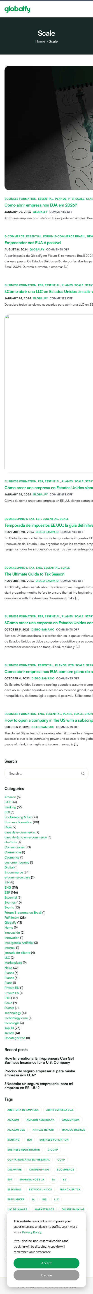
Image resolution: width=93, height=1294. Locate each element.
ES (64, 1179)
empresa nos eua (31, 1179)
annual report (43, 1129)
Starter (9, 1008)
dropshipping (39, 1169)
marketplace (44, 1209)
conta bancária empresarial (28, 1159)
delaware (14, 1169)
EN (53, 1179)
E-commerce (14, 236)
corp (61, 1159)
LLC (7, 958)
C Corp (53, 1149)
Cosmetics (12, 857)
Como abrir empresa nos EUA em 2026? (41, 205)
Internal (10, 948)
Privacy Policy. (32, 1232)
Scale (79, 198)
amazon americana (41, 1119)
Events (9, 907)
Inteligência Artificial (19, 943)
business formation (54, 1139)
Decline (46, 1275)
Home (9, 928)
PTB (71, 198)
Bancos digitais (73, 1129)
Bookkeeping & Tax (19, 519)
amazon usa (16, 1129)
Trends (9, 1033)
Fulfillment (12, 918)
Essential (45, 198)
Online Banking (73, 1209)
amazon (13, 1119)
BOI (7, 812)
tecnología (12, 1023)
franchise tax (70, 1189)
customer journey (17, 862)
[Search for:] (46, 773)
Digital (9, 867)
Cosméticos (13, 852)
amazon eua (70, 1119)
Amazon (10, 797)
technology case (16, 1018)
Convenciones (15, 847)
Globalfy (40, 212)
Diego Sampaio (47, 532)
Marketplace (13, 963)
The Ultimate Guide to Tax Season (34, 574)
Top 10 (9, 1028)
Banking (10, 807)
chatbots (11, 842)
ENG (39, 567)
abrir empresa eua (59, 1109)
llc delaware (17, 1209)
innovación (12, 933)
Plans (67, 714)
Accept (46, 1263)
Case (8, 827)
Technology (13, 1013)
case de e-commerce (20, 832)
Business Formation (20, 198)
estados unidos (40, 1189)
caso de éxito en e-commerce (26, 837)
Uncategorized (15, 1038)
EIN (7, 882)
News (8, 968)
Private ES (12, 993)
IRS (44, 1199)
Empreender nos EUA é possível (33, 242)
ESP (40, 285)
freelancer (15, 1199)
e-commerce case (17, 877)
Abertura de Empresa (23, 1109)
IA (33, 1199)
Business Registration (23, 1149)
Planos (61, 198)
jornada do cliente (17, 953)
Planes (67, 285)
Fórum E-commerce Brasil (64, 236)
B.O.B (8, 802)
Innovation (12, 938)
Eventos (10, 902)
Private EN (12, 988)
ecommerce (65, 1169)
